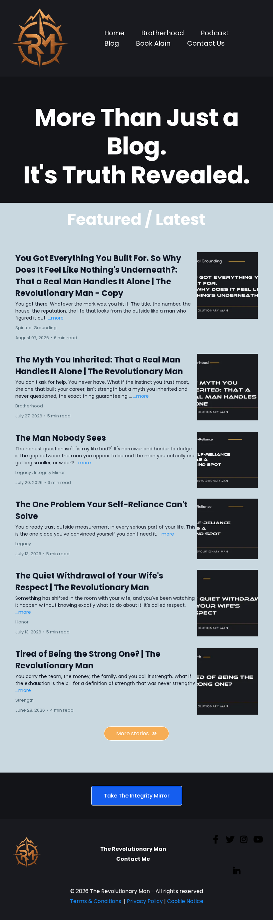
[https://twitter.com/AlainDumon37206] (231, 843)
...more (56, 318)
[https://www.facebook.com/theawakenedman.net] (217, 839)
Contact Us (206, 43)
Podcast (215, 33)
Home (114, 33)
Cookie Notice (185, 901)
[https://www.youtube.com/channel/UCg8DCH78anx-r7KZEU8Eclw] (258, 843)
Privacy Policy (145, 901)
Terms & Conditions (96, 901)
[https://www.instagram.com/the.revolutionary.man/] (244, 843)
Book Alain (153, 43)
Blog (111, 43)
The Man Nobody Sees (60, 437)
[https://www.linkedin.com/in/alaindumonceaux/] (238, 871)
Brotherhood (162, 33)
